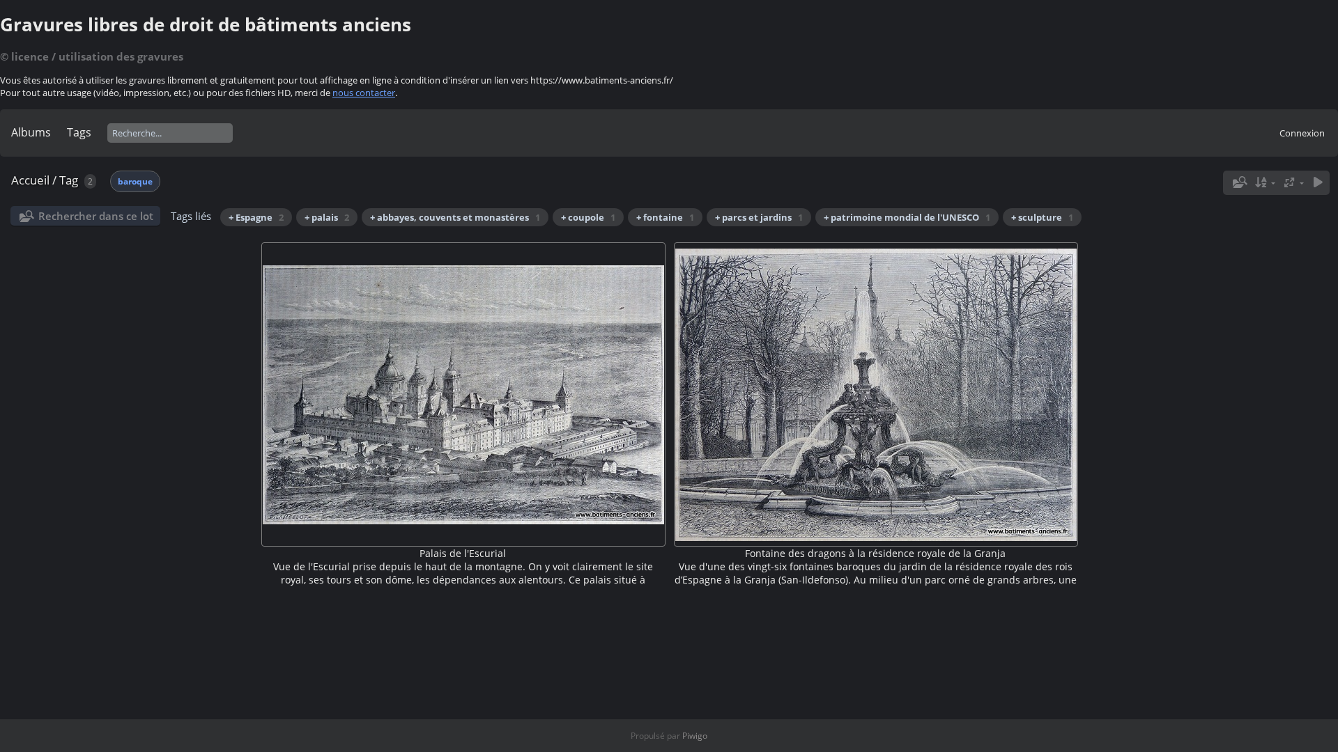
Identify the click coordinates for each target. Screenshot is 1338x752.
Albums (31, 132)
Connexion (1302, 133)
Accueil (30, 180)
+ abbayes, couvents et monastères (455, 217)
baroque (135, 181)
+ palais (327, 217)
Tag (68, 180)
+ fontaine (665, 217)
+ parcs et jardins (759, 217)
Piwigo (694, 736)
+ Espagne (256, 217)
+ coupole (588, 217)
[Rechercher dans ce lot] (1238, 182)
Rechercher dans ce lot (95, 216)
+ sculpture (1042, 217)
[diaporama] (1317, 182)
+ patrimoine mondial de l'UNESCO (907, 217)
